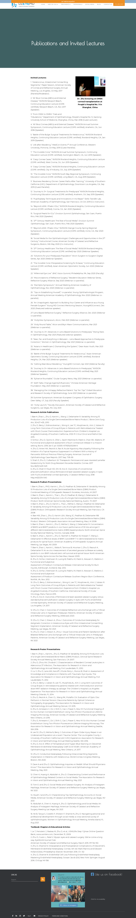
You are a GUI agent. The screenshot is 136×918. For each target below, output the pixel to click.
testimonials (77, 4)
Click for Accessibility (98, 899)
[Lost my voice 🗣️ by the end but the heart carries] (76, 893)
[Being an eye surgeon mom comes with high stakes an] (59, 893)
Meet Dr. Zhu (52, 4)
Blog (99, 4)
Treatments (65, 4)
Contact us (108, 4)
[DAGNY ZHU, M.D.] (23, 4)
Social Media (89, 4)
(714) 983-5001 (119, 4)
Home (43, 4)
